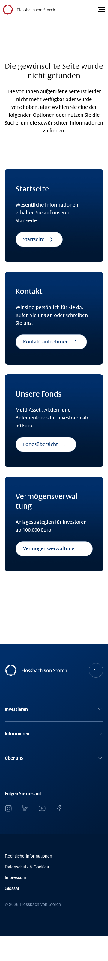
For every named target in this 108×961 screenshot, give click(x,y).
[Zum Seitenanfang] (96, 670)
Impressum (15, 877)
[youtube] (42, 808)
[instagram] (8, 808)
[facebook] (58, 808)
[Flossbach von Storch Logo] (36, 10)
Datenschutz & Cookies (27, 867)
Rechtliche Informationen (28, 856)
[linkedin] (25, 808)
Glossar (12, 888)
